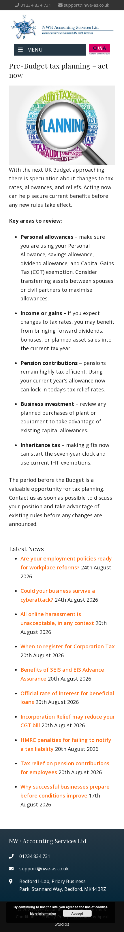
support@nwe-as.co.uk (86, 5)
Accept (77, 913)
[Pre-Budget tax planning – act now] (62, 160)
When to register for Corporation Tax (67, 646)
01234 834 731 (35, 5)
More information (43, 913)
